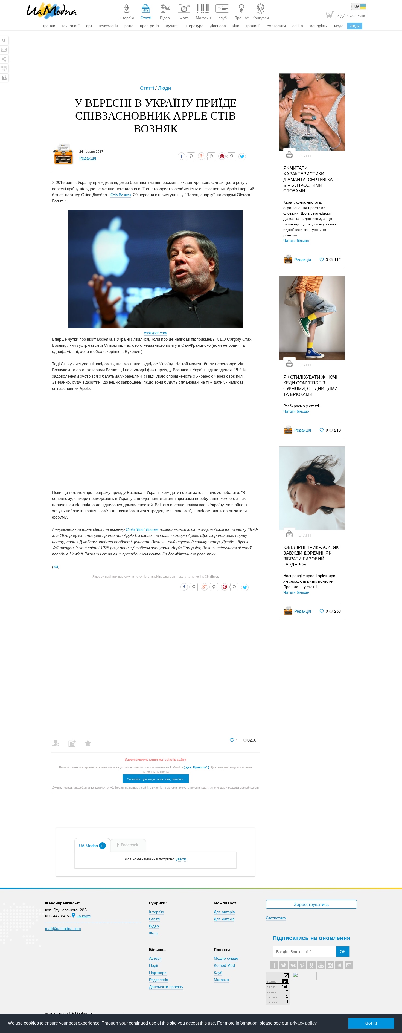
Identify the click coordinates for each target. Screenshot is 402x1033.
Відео (154, 925)
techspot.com (155, 332)
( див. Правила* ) (196, 767)
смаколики (276, 25)
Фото (153, 933)
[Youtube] (321, 965)
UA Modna (91, 845)
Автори (155, 958)
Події (153, 965)
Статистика (276, 917)
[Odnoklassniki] (311, 965)
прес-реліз (149, 25)
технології (71, 25)
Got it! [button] (371, 1023)
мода (338, 25)
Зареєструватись (311, 904)
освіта (297, 25)
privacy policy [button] (303, 1023)
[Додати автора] (58, 739)
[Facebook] (274, 965)
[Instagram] (330, 965)
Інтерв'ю (156, 911)
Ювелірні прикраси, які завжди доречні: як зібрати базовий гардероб (311, 556)
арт (89, 25)
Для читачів (224, 918)
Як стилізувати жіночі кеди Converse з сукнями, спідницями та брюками (310, 385)
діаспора (218, 25)
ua (356, 6)
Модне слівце (226, 958)
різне (128, 25)
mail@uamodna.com (63, 928)
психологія (108, 25)
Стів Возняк (120, 194)
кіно (235, 25)
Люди (164, 87)
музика (171, 25)
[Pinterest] (302, 965)
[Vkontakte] (293, 965)
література (193, 25)
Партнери (158, 972)
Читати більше (296, 240)
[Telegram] (339, 965)
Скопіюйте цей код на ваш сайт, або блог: (155, 779)
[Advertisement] (201, 58)
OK (342, 951)
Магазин (221, 979)
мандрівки (319, 25)
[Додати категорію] (74, 739)
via (55, 566)
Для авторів (224, 911)
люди (355, 25)
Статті (147, 87)
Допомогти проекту (166, 986)
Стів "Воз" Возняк (142, 529)
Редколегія (158, 979)
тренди (49, 25)
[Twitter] (283, 965)
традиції (253, 25)
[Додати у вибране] (90, 739)
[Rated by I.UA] (305, 979)
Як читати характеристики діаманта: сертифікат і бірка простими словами (310, 179)
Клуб (218, 972)
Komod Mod (224, 965)
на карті (84, 915)
